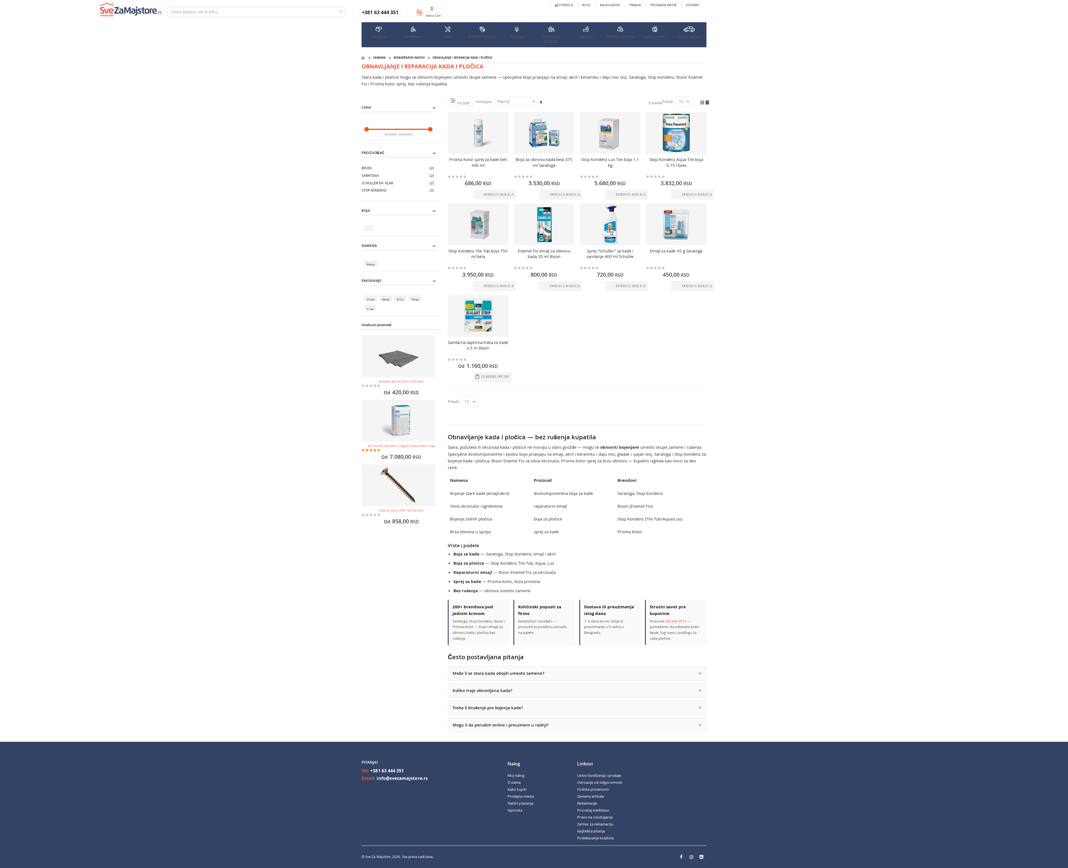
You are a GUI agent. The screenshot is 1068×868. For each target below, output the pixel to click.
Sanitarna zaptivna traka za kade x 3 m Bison (478, 345)
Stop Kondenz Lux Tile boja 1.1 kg (610, 162)
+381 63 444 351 (387, 771)
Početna (363, 58)
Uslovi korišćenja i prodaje (599, 775)
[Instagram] (691, 857)
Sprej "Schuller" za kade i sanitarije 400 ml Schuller (610, 253)
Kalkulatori (610, 5)
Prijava (635, 5)
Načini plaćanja (520, 803)
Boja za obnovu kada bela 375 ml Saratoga (544, 162)
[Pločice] (371, 260)
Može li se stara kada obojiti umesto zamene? (498, 673)
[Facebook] (681, 857)
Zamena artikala (590, 796)
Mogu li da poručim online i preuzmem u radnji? (501, 725)
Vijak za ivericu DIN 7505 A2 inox (401, 510)
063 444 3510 (675, 621)
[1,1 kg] (371, 305)
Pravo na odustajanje (594, 817)
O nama (514, 782)
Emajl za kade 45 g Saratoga (676, 251)
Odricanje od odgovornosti (599, 782)
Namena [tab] (369, 245)
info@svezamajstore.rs (402, 778)
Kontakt (692, 5)
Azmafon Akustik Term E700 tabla (401, 381)
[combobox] (256, 12)
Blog (586, 5)
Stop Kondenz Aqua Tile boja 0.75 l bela (676, 162)
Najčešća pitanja (591, 831)
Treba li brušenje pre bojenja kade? (488, 708)
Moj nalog (516, 775)
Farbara (379, 57)
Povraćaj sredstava (593, 810)
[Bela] (369, 225)
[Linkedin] (701, 857)
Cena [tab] (366, 107)
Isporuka (515, 810)
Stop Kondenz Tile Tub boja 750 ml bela (478, 253)
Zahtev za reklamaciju (595, 824)
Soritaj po (483, 101)
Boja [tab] (366, 210)
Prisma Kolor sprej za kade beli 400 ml (478, 162)
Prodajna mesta (663, 5)
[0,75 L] (401, 295)
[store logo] (130, 9)
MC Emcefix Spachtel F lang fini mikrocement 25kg (401, 446)
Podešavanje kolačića (595, 837)
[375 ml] (371, 295)
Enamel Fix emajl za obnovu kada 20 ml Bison (544, 253)
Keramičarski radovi (409, 57)
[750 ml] (416, 295)
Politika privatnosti (593, 789)
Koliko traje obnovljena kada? (482, 690)
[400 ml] (386, 295)
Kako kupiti (517, 789)
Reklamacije (587, 803)
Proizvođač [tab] (373, 152)
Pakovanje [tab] (371, 280)
